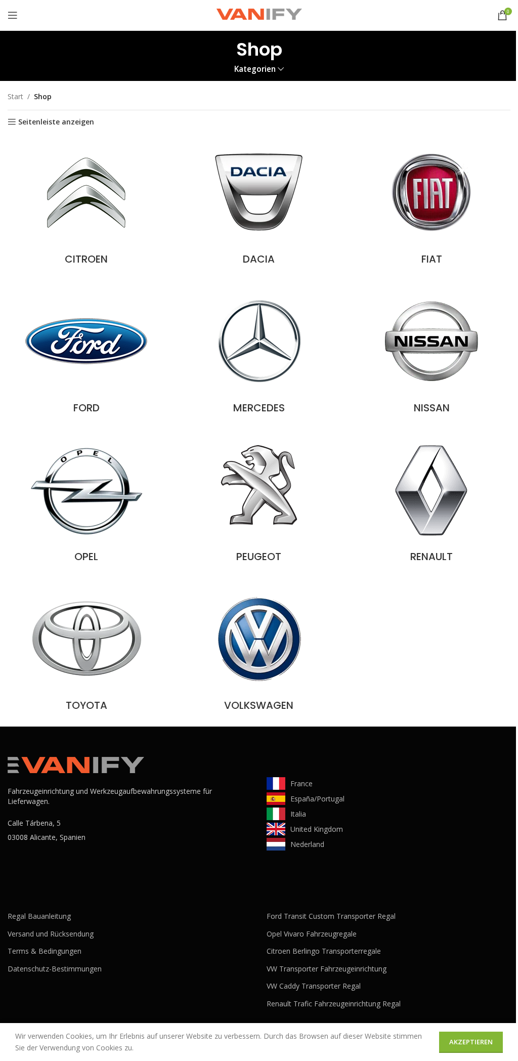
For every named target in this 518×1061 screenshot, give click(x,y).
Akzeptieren (471, 1041)
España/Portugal (317, 798)
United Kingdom (316, 829)
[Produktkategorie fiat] (431, 203)
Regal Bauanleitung (39, 916)
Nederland (307, 844)
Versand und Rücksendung (51, 934)
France (301, 783)
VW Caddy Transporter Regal (314, 986)
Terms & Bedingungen (44, 951)
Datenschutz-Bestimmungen (55, 968)
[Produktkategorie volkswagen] (258, 649)
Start (15, 96)
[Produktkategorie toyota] (86, 649)
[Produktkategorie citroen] (86, 203)
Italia (298, 814)
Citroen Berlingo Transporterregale (324, 951)
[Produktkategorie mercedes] (258, 352)
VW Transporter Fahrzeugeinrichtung (326, 968)
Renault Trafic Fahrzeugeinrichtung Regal (334, 1003)
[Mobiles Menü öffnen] (13, 15)
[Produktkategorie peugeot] (258, 501)
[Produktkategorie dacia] (258, 203)
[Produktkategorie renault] (431, 501)
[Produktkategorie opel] (86, 501)
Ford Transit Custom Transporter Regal (331, 916)
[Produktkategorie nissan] (431, 352)
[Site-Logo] (259, 14)
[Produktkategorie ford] (86, 352)
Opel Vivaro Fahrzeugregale (312, 934)
